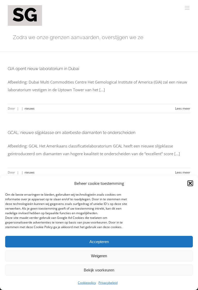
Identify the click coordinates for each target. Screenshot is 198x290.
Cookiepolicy (87, 282)
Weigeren (99, 256)
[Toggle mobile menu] (187, 8)
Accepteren (99, 241)
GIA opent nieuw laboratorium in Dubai (43, 68)
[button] (190, 183)
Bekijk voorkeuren (99, 270)
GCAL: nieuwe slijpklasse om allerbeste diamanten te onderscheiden (71, 132)
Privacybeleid (108, 282)
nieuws (29, 108)
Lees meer (182, 108)
